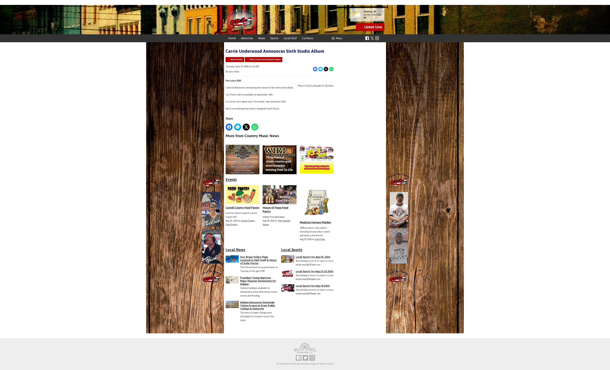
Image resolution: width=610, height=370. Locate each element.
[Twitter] (305, 358)
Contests (307, 38)
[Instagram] (377, 38)
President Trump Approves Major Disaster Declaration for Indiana (258, 281)
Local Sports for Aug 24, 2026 (313, 257)
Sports (274, 38)
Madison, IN (370, 11)
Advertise (247, 38)
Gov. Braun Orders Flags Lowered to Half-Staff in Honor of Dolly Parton (258, 260)
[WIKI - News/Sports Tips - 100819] (317, 159)
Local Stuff (290, 38)
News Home (237, 59)
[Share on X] (326, 69)
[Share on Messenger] (320, 69)
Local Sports (291, 250)
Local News (235, 250)
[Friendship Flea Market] (242, 159)
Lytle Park (320, 239)
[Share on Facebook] (315, 69)
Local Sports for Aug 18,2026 (313, 285)
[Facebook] (367, 38)
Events (231, 179)
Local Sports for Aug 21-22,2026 (314, 271)
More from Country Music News (265, 59)
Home (232, 38)
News (261, 38)
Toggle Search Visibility (382, 38)
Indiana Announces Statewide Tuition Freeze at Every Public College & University (257, 305)
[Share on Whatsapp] (331, 69)
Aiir (314, 364)
